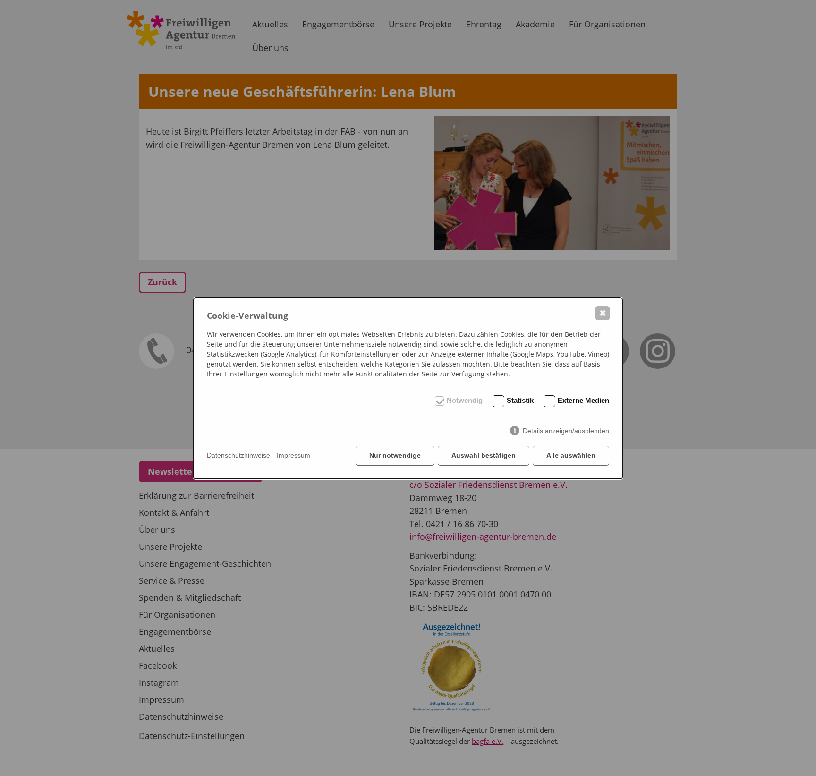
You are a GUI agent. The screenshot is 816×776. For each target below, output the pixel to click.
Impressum (293, 455)
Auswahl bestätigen (483, 455)
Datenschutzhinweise (238, 455)
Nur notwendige (395, 455)
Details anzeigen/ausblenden (566, 431)
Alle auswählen (570, 455)
